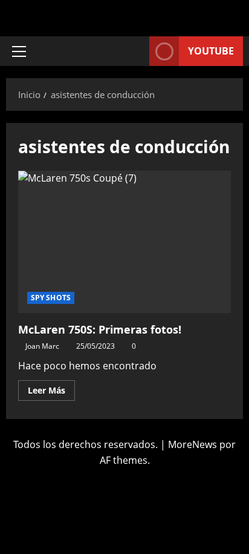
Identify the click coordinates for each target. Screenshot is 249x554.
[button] (19, 51)
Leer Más (51, 388)
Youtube (211, 51)
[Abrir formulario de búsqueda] (134, 51)
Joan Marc (42, 346)
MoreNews (192, 444)
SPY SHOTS (51, 297)
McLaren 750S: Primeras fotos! (124, 242)
